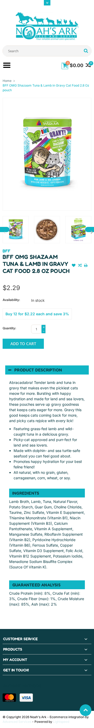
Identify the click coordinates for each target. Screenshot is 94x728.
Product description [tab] (38, 369)
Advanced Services (17, 722)
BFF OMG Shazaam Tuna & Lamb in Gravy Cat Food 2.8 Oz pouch (46, 87)
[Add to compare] (80, 266)
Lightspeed (61, 722)
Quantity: (9, 328)
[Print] (86, 266)
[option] (15, 229)
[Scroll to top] (85, 710)
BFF (7, 250)
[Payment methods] (9, 697)
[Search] (85, 50)
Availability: (11, 300)
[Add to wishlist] (74, 266)
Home (7, 81)
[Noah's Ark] (47, 26)
